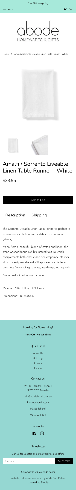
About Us (38, 353)
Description (15, 215)
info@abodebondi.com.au (38, 396)
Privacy (38, 363)
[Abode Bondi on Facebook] (34, 434)
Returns (38, 368)
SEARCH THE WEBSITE (38, 334)
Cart (70, 9)
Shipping (39, 215)
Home (6, 54)
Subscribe (64, 461)
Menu (10, 9)
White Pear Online (55, 478)
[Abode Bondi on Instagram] (42, 434)
